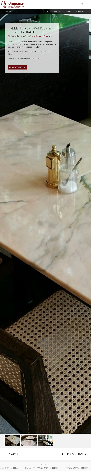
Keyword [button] (80, 11)
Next (80, 454)
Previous (69, 454)
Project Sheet (15, 67)
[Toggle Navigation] (88, 4)
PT (82, 4)
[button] (53, 11)
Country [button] (68, 11)
